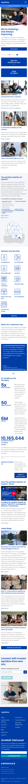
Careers (17, 727)
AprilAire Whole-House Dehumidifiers (8, 773)
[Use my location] (25, 672)
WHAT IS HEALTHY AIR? (20, 475)
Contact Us (18, 717)
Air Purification (6, 209)
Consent (2, 779)
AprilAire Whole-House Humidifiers (7, 769)
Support (3, 735)
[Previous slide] (1, 54)
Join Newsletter (14, 756)
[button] (3, 54)
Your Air (3, 727)
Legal (14, 778)
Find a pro (7, 678)
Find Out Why (5, 139)
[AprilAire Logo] (5, 2)
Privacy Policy (22, 758)
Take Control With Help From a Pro (12, 158)
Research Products (4, 778)
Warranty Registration (19, 723)
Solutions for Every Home (7, 212)
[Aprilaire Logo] (5, 712)
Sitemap (23, 778)
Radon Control (19, 209)
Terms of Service (4, 759)
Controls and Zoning (7, 210)
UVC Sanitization (19, 210)
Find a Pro (4, 168)
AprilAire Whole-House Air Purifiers (7, 771)
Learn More (14, 49)
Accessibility (18, 778)
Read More (5, 572)
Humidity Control (7, 201)
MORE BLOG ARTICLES (14, 648)
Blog (2, 730)
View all (16, 316)
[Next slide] (15, 54)
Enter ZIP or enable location (10, 669)
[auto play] (17, 54)
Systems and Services (5, 721)
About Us (4, 724)
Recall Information (14, 5)
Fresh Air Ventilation (20, 201)
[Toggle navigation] (25, 2)
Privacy (10, 778)
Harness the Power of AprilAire (11, 97)
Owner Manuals (20, 720)
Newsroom (4, 732)
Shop (2, 717)
